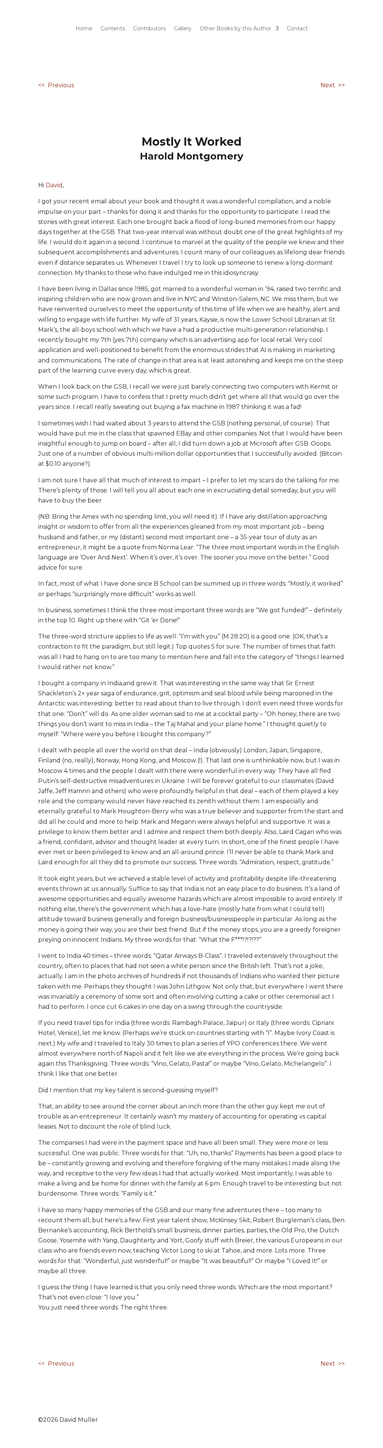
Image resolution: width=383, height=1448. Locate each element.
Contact (297, 29)
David (54, 185)
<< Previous (56, 85)
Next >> (333, 85)
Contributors (149, 29)
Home (84, 29)
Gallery (183, 29)
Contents (113, 29)
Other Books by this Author (235, 29)
